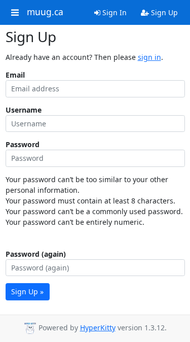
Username (24, 110)
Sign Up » (27, 291)
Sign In (113, 12)
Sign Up (163, 12)
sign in (149, 57)
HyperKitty (98, 327)
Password (23, 144)
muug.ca (45, 12)
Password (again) (36, 254)
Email (15, 75)
